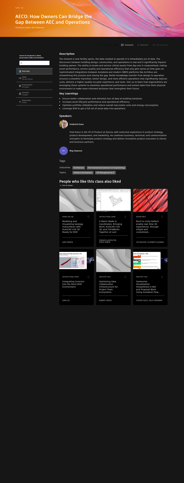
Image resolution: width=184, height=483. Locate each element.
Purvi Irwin (104, 242)
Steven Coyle (142, 300)
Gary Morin (67, 242)
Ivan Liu (66, 300)
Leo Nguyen (141, 242)
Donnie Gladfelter (108, 240)
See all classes (67, 185)
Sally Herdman (155, 300)
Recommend (162, 45)
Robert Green (105, 300)
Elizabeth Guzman (155, 242)
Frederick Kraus (23, 28)
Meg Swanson (38, 28)
